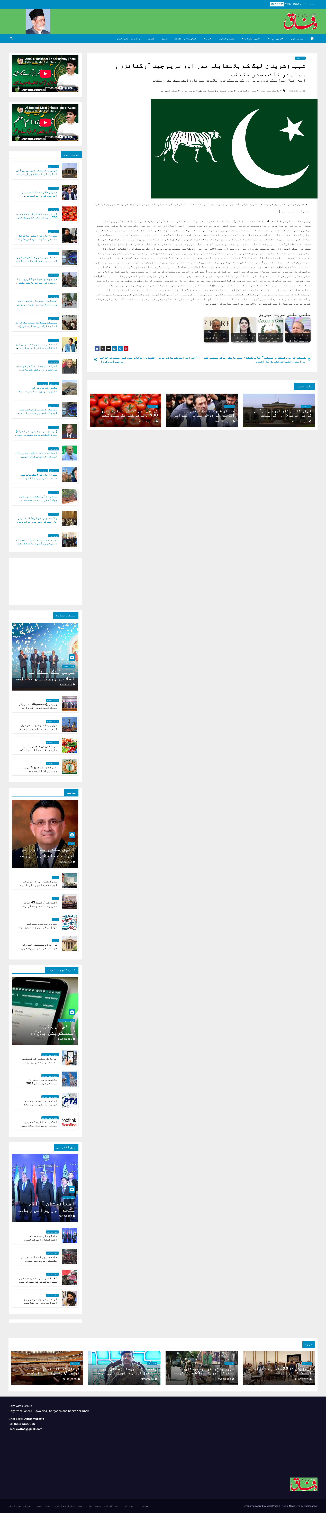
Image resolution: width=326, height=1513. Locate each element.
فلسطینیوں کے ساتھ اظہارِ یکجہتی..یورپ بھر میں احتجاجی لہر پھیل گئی (39, 1260)
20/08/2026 (70, 1379)
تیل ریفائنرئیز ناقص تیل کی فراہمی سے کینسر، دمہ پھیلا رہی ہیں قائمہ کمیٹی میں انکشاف (39, 730)
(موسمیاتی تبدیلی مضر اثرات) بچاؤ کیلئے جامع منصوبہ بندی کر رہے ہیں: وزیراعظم (36, 435)
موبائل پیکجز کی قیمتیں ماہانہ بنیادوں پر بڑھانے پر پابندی (38, 1062)
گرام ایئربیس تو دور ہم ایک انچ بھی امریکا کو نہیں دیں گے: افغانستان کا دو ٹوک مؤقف (38, 1304)
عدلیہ (71, 843)
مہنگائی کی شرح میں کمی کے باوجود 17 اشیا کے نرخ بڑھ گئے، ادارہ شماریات (38, 750)
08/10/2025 (65, 1216)
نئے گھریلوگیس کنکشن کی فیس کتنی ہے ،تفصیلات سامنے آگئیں (36, 259)
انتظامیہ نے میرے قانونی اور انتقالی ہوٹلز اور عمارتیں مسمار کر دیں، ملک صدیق (36, 348)
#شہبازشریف (207, 90)
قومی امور (275, 38)
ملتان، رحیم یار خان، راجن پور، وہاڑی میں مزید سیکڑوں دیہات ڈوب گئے (37, 304)
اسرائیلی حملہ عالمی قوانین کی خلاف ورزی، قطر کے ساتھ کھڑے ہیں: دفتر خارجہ (36, 369)
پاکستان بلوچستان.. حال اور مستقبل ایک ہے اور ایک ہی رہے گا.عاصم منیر (128, 1373)
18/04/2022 (65, 861)
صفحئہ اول (297, 38)
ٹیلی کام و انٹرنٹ (185, 38)
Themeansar (311, 1506)
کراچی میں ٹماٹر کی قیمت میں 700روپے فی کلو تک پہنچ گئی (129, 413)
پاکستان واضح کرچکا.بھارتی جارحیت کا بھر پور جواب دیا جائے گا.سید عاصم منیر (37, 522)
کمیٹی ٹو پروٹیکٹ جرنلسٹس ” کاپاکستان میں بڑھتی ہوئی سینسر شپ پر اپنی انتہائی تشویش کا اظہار (255, 359)
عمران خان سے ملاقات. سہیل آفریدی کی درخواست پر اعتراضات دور (203, 415)
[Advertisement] (53, 580)
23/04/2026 (65, 1039)
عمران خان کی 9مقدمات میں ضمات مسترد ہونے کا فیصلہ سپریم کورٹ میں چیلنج (38, 478)
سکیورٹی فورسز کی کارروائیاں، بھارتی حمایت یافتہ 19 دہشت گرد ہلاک (38, 391)
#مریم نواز (189, 90)
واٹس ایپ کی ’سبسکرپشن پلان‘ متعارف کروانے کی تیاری (51, 1036)
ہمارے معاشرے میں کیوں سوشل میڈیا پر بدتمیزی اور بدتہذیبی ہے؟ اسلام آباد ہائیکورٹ (38, 929)
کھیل (164, 38)
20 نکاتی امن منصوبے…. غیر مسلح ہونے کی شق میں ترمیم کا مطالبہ (38, 1281)
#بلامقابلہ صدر (271, 90)
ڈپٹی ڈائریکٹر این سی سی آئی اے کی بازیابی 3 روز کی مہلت (279, 413)
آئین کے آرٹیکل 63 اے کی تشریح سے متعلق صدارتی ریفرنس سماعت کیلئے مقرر (39, 906)
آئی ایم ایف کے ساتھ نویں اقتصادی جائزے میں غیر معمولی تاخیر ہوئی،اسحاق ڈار (148, 359)
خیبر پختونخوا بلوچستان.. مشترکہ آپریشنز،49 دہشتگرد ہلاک (205, 1373)
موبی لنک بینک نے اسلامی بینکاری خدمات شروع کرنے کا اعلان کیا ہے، (46, 681)
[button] (11, 38)
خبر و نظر (54, 384)
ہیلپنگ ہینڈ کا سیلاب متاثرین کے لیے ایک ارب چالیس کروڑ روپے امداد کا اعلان (36, 326)
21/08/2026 (301, 1379)
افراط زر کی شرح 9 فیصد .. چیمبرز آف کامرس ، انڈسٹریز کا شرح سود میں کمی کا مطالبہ (39, 773)
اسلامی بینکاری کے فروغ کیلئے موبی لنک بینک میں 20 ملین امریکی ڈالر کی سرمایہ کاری (39, 1127)
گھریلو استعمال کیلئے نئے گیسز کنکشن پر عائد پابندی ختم (38, 413)
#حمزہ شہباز (227, 90)
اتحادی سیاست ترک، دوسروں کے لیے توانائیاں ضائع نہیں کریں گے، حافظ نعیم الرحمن (36, 456)
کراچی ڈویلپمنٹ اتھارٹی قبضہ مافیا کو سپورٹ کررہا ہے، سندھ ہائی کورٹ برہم (38, 948)
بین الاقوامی (250, 38)
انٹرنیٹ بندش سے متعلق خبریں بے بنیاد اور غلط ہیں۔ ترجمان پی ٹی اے (40, 1104)
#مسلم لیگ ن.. (170, 90)
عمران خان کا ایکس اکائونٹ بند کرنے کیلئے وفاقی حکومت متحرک (37, 239)
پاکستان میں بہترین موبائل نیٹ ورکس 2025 (41, 1081)
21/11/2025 (66, 684)
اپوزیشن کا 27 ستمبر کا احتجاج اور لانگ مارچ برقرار (280, 1370)
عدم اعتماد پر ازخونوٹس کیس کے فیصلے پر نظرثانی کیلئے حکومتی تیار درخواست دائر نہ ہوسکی (39, 887)
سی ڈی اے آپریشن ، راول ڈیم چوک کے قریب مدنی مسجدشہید (38, 498)
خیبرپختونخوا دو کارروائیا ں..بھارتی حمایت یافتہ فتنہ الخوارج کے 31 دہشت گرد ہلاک (37, 282)
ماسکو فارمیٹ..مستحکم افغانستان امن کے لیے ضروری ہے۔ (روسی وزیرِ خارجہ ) (41, 1241)
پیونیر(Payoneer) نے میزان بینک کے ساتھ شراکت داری (38, 706)
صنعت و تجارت (226, 38)
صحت (207, 38)
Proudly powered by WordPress (262, 1506)
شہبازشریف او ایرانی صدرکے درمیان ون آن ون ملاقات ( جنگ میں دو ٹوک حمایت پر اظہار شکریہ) (36, 545)
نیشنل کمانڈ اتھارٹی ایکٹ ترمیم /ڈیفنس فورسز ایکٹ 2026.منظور (53, 1373)
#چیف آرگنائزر (248, 90)
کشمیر (150, 38)
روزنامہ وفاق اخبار (128, 38)
